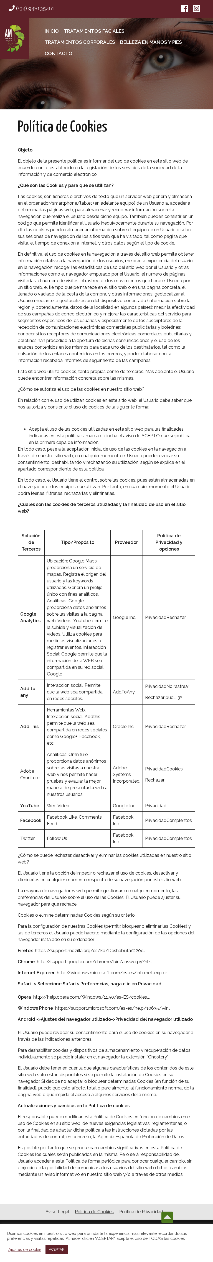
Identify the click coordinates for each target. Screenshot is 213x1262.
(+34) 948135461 (34, 8)
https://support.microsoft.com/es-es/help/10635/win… (113, 1008)
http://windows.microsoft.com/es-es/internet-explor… (112, 972)
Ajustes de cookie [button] (24, 1249)
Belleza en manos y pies (151, 42)
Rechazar (176, 617)
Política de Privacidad (141, 1211)
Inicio (52, 31)
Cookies (174, 769)
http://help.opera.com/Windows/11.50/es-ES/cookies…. (91, 997)
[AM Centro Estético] (14, 38)
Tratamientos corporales (80, 42)
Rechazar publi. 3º (163, 697)
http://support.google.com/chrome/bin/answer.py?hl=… (94, 961)
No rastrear (177, 686)
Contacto (58, 53)
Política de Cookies (94, 1211)
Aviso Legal (57, 1211)
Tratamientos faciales (94, 31)
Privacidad (155, 617)
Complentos (179, 820)
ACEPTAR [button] (57, 1249)
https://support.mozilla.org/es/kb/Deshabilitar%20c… (90, 950)
